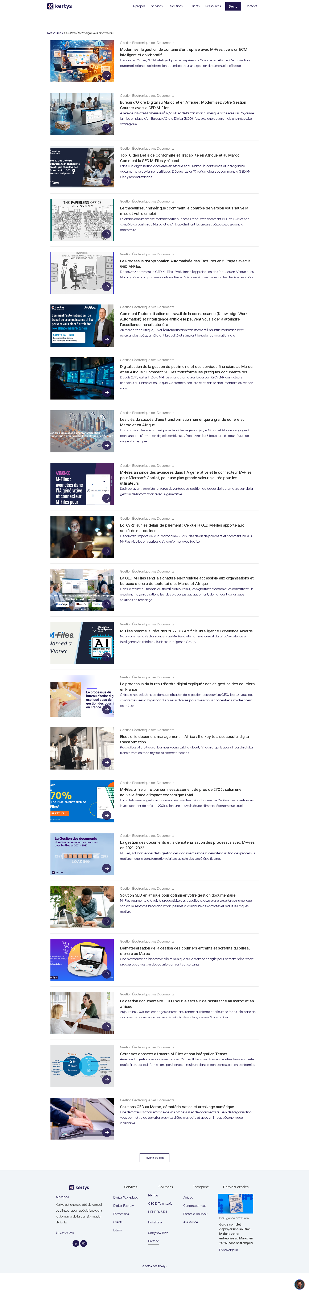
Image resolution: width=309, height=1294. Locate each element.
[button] (158, 6)
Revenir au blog (154, 1157)
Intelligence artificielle (234, 1218)
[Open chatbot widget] (299, 1284)
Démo (233, 6)
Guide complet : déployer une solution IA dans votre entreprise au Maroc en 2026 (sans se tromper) (236, 1233)
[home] (61, 6)
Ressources (55, 33)
